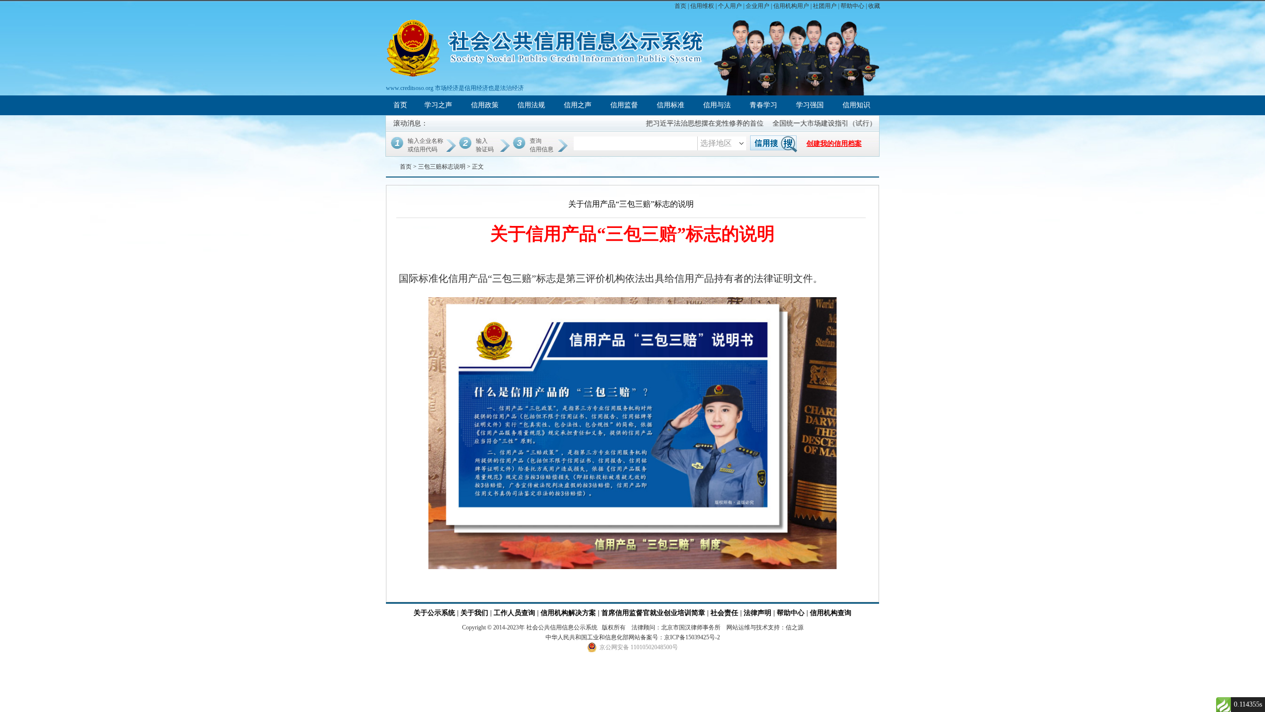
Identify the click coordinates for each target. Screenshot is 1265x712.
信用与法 (717, 105)
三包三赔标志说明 (441, 166)
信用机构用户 (791, 5)
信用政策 (485, 105)
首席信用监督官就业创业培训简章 (653, 613)
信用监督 (624, 105)
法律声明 (757, 613)
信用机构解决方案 (568, 613)
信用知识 (856, 105)
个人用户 (730, 5)
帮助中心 (852, 5)
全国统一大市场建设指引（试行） (808, 123)
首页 (680, 5)
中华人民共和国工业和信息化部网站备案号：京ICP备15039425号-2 (633, 637)
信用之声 (577, 105)
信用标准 (670, 105)
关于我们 (474, 613)
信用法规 (531, 105)
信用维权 (702, 5)
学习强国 (810, 105)
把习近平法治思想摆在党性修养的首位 (688, 123)
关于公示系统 (434, 613)
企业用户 (757, 5)
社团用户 (825, 5)
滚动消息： (410, 123)
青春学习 (763, 105)
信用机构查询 (830, 613)
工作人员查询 (515, 613)
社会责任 (724, 613)
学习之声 (438, 105)
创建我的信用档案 (834, 143)
